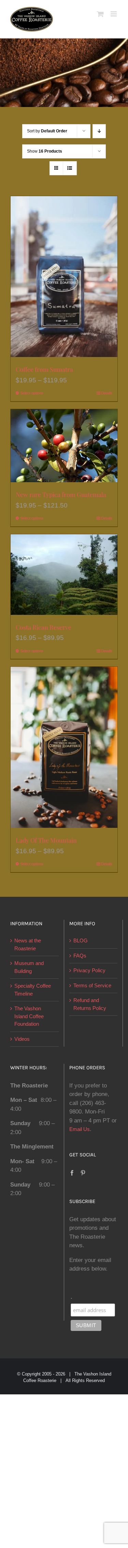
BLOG (80, 940)
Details (106, 393)
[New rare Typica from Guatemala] (64, 445)
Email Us (79, 1129)
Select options (31, 393)
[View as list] (69, 168)
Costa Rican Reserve (43, 627)
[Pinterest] (83, 1173)
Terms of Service (92, 985)
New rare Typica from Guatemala (61, 494)
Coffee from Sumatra (44, 369)
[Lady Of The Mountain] (64, 747)
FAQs (79, 955)
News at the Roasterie (27, 944)
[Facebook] (72, 1173)
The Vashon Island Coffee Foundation (29, 1016)
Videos (22, 1039)
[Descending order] (99, 131)
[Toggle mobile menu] (114, 13)
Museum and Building (29, 967)
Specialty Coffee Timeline (32, 990)
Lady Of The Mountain (46, 840)
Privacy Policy (89, 970)
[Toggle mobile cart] (100, 13)
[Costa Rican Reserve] (64, 574)
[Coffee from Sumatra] (64, 276)
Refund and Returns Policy (89, 1004)
